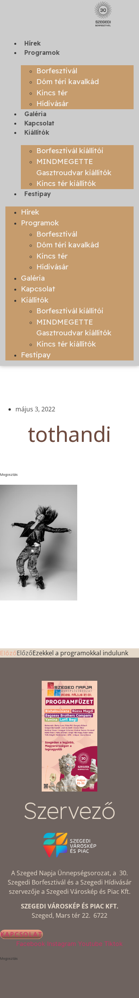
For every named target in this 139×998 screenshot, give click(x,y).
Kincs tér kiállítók (66, 183)
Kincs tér (52, 92)
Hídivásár (52, 103)
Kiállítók (36, 132)
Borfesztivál (56, 70)
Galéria (35, 114)
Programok (42, 52)
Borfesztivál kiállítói (69, 150)
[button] (69, 474)
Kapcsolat (39, 123)
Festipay (37, 194)
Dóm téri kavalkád (67, 81)
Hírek (32, 43)
